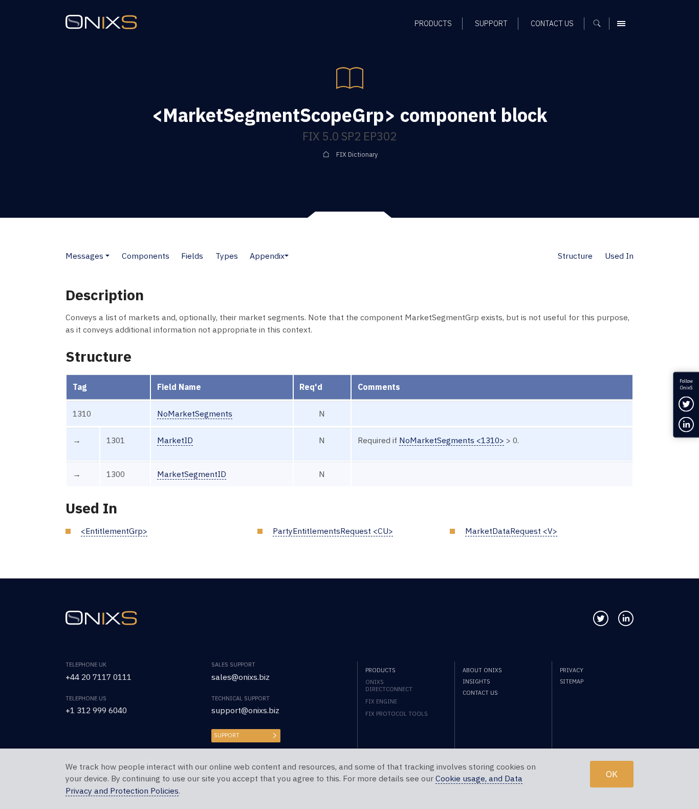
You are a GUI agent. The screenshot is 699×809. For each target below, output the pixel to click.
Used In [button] (619, 256)
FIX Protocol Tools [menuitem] (396, 713)
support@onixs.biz (245, 710)
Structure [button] (575, 256)
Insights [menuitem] (476, 681)
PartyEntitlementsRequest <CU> (333, 531)
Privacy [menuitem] (571, 670)
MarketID (175, 440)
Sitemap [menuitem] (571, 681)
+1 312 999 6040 (96, 710)
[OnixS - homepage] (101, 22)
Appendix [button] (267, 256)
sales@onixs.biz (240, 677)
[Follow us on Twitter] (600, 618)
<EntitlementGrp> (114, 531)
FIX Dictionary (357, 154)
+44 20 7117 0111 (98, 677)
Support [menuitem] (491, 23)
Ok (612, 774)
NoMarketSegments (194, 413)
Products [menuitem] (433, 23)
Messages (84, 256)
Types (226, 256)
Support (226, 735)
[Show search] (600, 23)
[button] (107, 256)
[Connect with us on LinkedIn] (626, 618)
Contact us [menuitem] (552, 23)
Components (145, 256)
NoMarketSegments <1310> (451, 440)
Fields (192, 256)
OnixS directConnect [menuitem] (388, 685)
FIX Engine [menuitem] (381, 701)
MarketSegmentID (191, 474)
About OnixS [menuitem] (482, 670)
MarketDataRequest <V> (511, 531)
